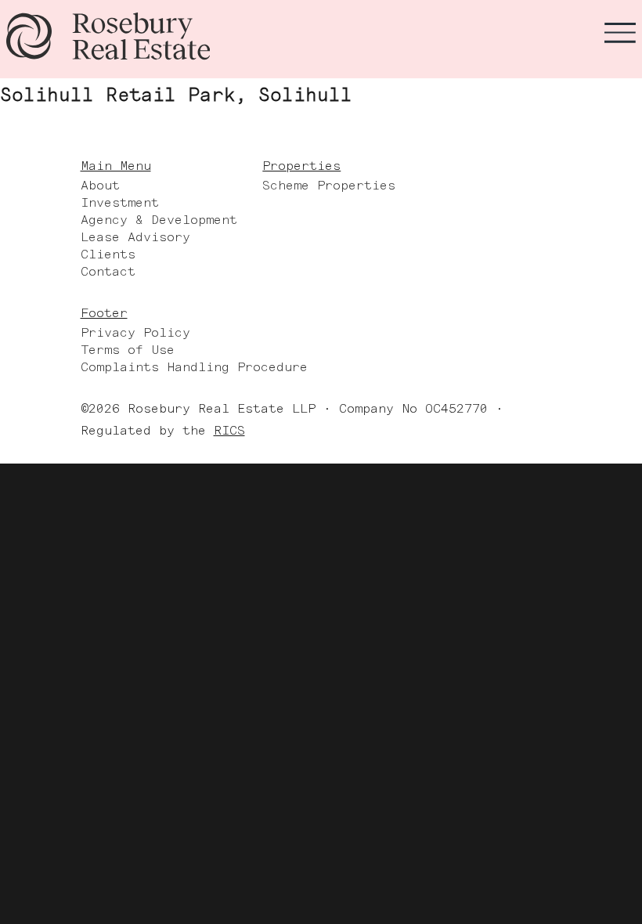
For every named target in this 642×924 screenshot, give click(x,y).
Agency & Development (159, 219)
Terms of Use (128, 349)
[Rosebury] (108, 36)
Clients (108, 254)
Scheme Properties (328, 185)
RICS (229, 430)
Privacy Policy (135, 332)
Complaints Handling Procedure (194, 366)
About (100, 185)
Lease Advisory (135, 236)
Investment (120, 202)
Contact (108, 271)
